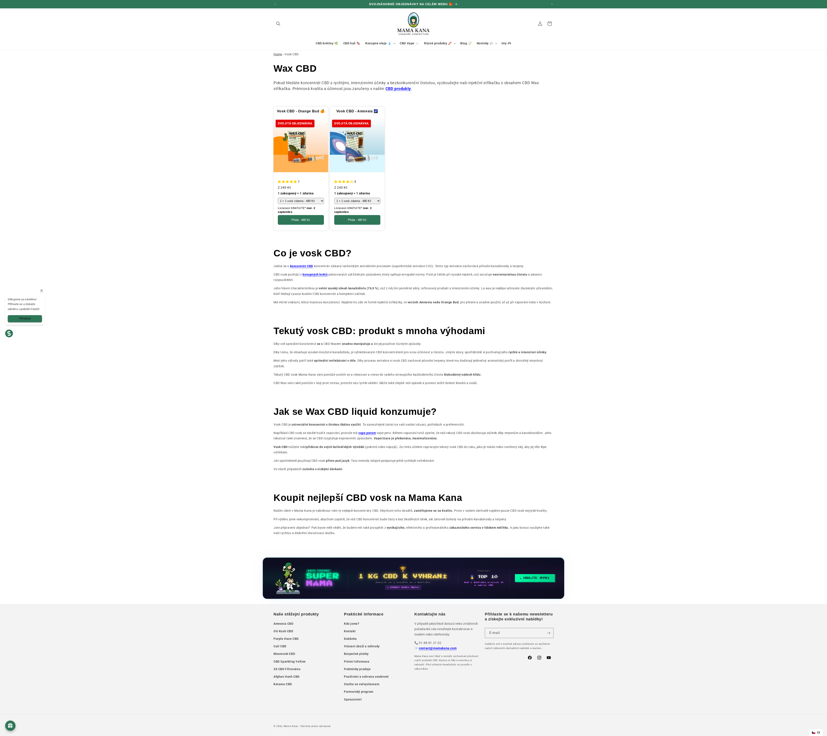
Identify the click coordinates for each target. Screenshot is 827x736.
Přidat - (300, 220)
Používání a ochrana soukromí (366, 676)
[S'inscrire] (548, 633)
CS (818, 732)
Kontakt (350, 631)
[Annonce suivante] (552, 4)
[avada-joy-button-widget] (10, 726)
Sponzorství (353, 699)
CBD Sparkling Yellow (290, 661)
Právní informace (357, 661)
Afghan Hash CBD (287, 676)
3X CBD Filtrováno (287, 669)
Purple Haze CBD (286, 638)
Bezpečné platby (356, 653)
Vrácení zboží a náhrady (362, 646)
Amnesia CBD (284, 623)
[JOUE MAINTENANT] (413, 578)
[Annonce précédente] (275, 4)
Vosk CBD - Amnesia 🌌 (357, 111)
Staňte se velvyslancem (361, 684)
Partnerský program (358, 691)
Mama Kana (291, 726)
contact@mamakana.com (438, 648)
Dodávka (350, 638)
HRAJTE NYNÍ (537, 578)
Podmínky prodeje (357, 669)
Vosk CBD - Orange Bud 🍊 (301, 111)
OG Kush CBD (283, 631)
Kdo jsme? (351, 623)
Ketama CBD (283, 684)
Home (278, 54)
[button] (278, 23)
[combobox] (816, 732)
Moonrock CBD (284, 653)
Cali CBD (280, 646)
